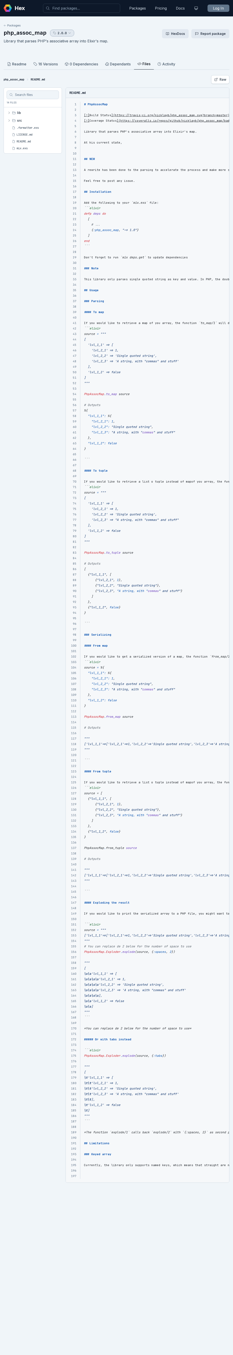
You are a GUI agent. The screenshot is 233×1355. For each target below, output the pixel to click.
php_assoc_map (25, 32)
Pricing (161, 8)
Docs (180, 8)
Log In (218, 8)
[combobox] (81, 8)
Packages (137, 8)
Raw (223, 79)
